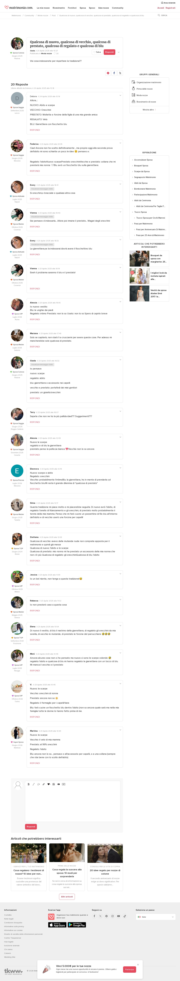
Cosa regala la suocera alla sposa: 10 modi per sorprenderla (67, 873)
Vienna (33, 213)
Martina (34, 731)
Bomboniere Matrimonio (145, 189)
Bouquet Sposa (141, 165)
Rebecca (34, 600)
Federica (34, 144)
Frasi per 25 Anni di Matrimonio (150, 235)
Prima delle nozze (145, 89)
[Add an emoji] (49, 784)
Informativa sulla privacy (14, 926)
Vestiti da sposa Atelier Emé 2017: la (158, 293)
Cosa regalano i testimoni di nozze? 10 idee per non (28, 872)
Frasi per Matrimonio (143, 223)
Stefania (34, 537)
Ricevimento (59, 8)
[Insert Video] (59, 784)
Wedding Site (9, 957)
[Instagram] (112, 916)
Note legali (8, 919)
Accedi (160, 8)
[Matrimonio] (19, 8)
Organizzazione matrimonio (149, 82)
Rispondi (109, 52)
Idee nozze (103, 8)
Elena (32, 626)
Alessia (33, 302)
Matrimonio (16, 15)
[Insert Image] (54, 784)
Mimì (32, 654)
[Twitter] (100, 916)
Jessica (33, 574)
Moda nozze (43, 15)
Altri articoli (67, 896)
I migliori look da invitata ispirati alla (159, 276)
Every (32, 185)
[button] (108, 73)
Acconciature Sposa (143, 160)
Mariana (34, 333)
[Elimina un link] (39, 784)
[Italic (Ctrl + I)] (34, 784)
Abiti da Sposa (140, 183)
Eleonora (34, 469)
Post (54, 15)
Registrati (170, 8)
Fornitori (72, 8)
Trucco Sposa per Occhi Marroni (150, 218)
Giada (32, 51)
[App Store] (57, 927)
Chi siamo (8, 949)
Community (117, 8)
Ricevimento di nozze (146, 102)
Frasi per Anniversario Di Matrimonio (152, 229)
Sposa (83, 8)
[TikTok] (124, 916)
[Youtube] (118, 916)
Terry (32, 412)
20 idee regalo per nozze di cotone (105, 872)
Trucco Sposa (140, 212)
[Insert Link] (44, 784)
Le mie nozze (43, 8)
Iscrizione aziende (12, 945)
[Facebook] (94, 916)
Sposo (92, 8)
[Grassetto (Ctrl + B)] (29, 784)
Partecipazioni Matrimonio (145, 194)
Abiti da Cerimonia (142, 200)
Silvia (32, 503)
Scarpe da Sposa (142, 171)
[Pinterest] (106, 916)
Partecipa (129, 969)
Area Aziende (169, 3)
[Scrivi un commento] (73, 803)
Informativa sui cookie (13, 930)
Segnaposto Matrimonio (145, 177)
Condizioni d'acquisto (13, 923)
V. (31, 684)
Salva (98, 52)
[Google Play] (77, 927)
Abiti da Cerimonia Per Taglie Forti (151, 206)
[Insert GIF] (64, 784)
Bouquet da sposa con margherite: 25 (159, 258)
